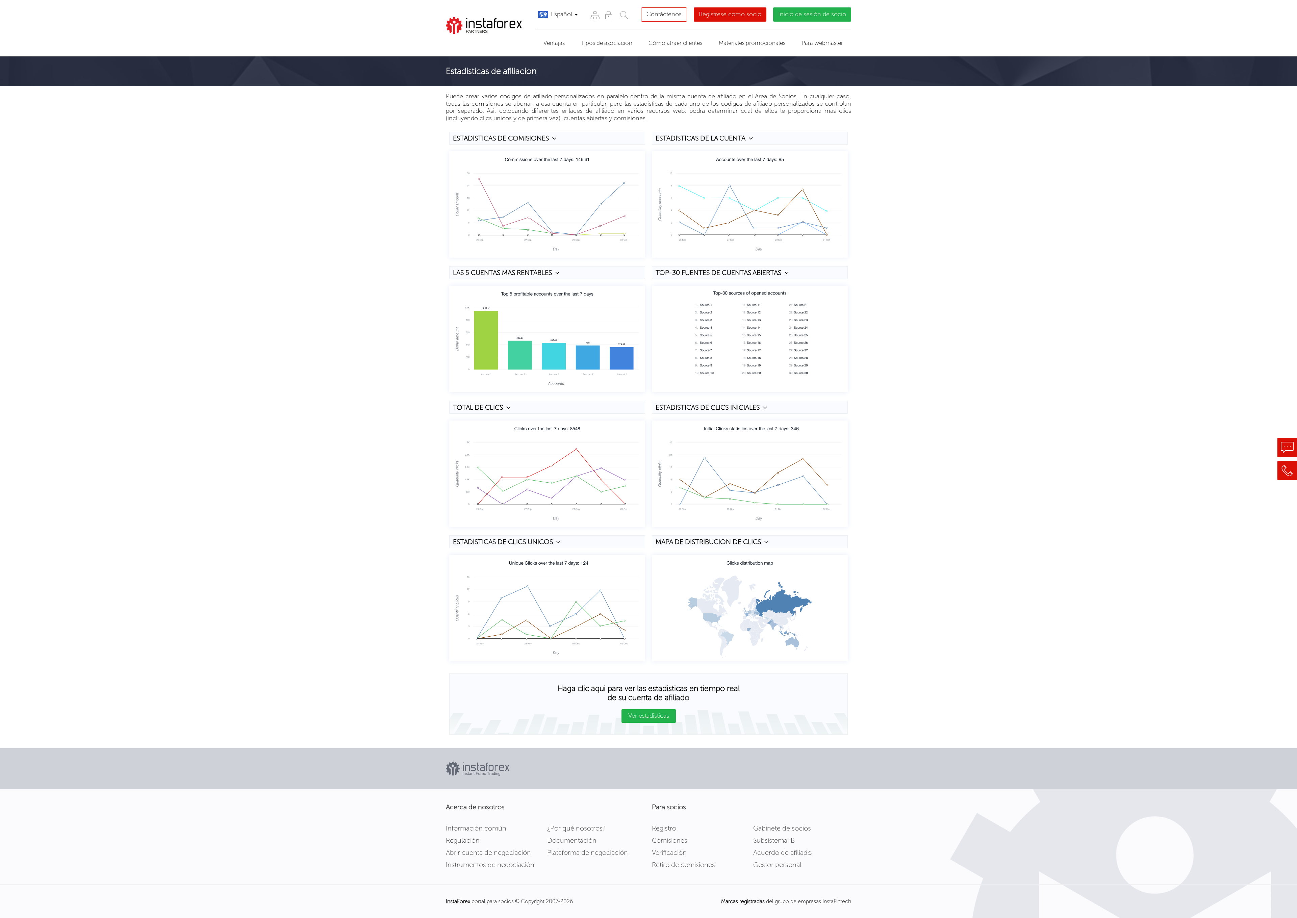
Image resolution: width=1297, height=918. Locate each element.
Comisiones (669, 840)
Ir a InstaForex (477, 42)
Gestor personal (777, 865)
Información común (476, 828)
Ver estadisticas (648, 715)
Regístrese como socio (730, 14)
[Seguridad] (608, 15)
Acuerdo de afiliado (782, 852)
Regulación (463, 840)
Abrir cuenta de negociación (488, 852)
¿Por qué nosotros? (576, 828)
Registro (664, 828)
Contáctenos (664, 14)
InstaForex (458, 901)
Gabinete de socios (782, 828)
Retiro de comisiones (683, 865)
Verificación (669, 852)
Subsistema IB (774, 840)
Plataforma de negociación (587, 852)
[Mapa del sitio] (594, 15)
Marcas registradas (743, 901)
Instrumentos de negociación (490, 865)
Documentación (571, 840)
